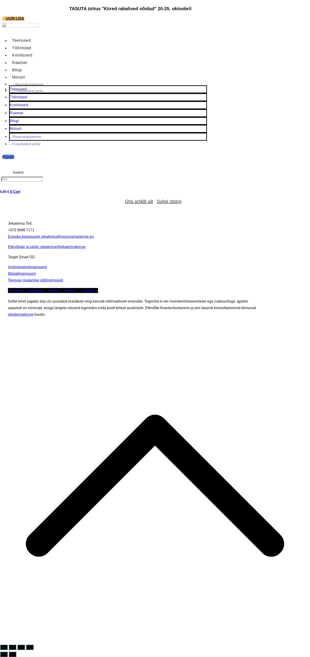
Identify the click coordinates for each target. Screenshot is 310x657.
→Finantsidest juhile (27, 91)
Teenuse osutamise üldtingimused (36, 280)
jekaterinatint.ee (21, 314)
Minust (15, 128)
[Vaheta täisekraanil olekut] (12, 647)
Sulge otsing (169, 201)
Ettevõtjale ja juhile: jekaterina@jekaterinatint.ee (47, 247)
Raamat (16, 113)
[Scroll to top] (155, 639)
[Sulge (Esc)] (30, 647)
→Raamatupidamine (25, 136)
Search (18, 172)
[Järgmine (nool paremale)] (12, 654)
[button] (18, 166)
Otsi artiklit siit (139, 201)
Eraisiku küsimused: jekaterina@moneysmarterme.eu (51, 237)
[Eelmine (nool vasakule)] (4, 654)
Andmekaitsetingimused (27, 267)
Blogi (14, 121)
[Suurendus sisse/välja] (4, 647)
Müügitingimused (22, 274)
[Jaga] (21, 647)
